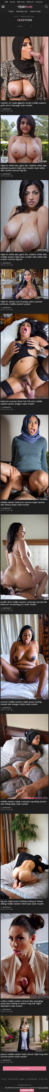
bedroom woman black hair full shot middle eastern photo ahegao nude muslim (21, 402)
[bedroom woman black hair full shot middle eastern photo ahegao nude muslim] (24, 356)
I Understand (27, 1090)
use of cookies (43, 1088)
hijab (6, 2)
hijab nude (21, 2)
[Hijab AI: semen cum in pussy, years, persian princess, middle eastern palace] (24, 284)
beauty (12, 2)
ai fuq (4, 1079)
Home (10, 11)
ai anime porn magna (16, 1079)
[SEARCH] (46, 6)
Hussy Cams (35, 11)
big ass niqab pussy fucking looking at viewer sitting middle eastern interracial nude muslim (22, 902)
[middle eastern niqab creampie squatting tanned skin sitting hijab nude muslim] (24, 756)
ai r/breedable (31, 1079)
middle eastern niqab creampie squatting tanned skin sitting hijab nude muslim (23, 802)
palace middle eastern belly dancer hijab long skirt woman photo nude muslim (24, 1055)
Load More (24, 1068)
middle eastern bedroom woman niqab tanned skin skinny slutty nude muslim (22, 503)
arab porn (39, 2)
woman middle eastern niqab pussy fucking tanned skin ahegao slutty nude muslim (21, 703)
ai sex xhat (43, 1079)
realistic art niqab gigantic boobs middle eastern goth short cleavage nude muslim (23, 104)
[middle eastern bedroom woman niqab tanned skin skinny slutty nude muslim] (24, 457)
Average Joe (21, 11)
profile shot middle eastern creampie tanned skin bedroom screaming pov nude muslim (24, 603)
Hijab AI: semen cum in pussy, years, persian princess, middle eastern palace (21, 302)
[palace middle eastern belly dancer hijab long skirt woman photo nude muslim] (24, 1034)
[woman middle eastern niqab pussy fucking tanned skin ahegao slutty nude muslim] (24, 656)
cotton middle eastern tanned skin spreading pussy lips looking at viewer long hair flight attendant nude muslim (22, 1003)
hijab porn (30, 2)
